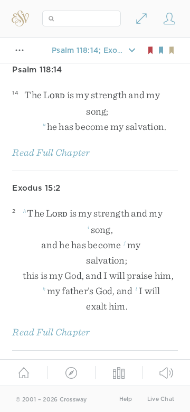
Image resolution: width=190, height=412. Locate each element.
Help (125, 399)
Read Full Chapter (51, 152)
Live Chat (160, 399)
